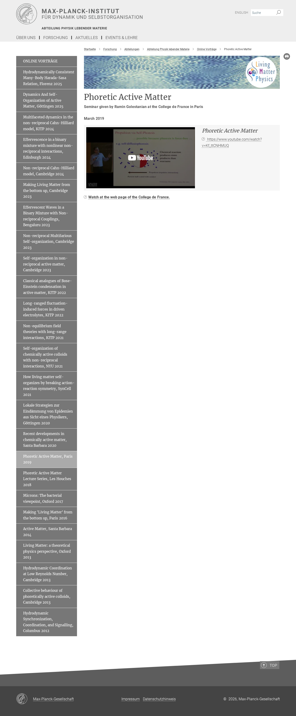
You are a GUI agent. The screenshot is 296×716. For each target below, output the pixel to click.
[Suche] (278, 12)
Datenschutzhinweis (159, 699)
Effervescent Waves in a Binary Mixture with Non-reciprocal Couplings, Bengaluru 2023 (45, 216)
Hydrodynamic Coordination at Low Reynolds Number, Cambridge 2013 (47, 574)
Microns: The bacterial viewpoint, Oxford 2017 (43, 498)
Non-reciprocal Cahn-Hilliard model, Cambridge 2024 (48, 171)
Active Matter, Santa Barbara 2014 (47, 532)
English (241, 12)
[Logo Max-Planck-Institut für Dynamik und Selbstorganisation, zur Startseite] (103, 13)
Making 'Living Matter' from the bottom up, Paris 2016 (47, 515)
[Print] (286, 56)
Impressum (130, 699)
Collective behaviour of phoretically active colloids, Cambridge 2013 (46, 596)
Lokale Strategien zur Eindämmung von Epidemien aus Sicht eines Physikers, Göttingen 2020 (48, 414)
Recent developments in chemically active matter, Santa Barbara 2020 (45, 440)
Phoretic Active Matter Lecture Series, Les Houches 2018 (47, 479)
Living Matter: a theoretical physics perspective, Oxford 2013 (47, 551)
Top (273, 665)
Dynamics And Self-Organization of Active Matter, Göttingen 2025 (43, 100)
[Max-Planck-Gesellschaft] (24, 699)
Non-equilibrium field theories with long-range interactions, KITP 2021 (44, 332)
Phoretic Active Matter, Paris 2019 (48, 459)
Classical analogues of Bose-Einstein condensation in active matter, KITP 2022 (47, 287)
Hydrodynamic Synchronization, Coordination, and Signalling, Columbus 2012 (48, 622)
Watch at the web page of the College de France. (129, 197)
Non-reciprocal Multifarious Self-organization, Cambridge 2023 (48, 242)
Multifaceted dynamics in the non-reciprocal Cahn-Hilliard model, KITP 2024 (48, 123)
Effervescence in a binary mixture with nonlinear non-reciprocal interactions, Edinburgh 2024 (48, 148)
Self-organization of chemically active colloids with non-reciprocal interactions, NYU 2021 (45, 357)
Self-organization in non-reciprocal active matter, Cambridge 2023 (45, 264)
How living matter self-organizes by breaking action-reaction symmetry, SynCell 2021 (48, 386)
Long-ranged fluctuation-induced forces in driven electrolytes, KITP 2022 (45, 309)
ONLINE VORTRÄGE (40, 61)
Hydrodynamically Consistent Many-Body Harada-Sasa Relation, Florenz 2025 (48, 78)
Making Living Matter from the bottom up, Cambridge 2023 (46, 190)
